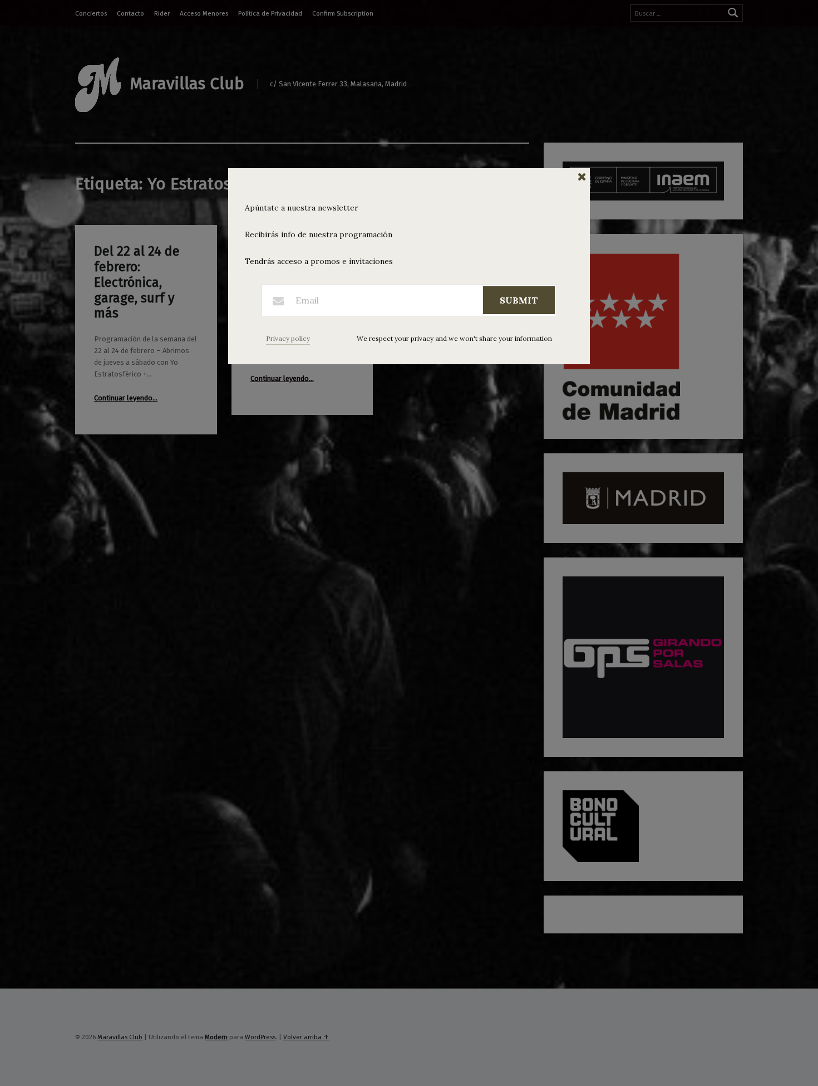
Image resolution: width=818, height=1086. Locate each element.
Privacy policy (288, 338)
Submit (519, 300)
